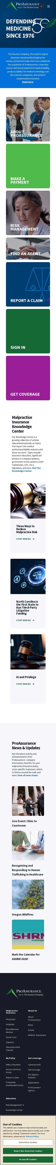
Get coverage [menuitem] (35, 1058)
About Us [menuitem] (32, 1011)
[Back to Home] (24, 6)
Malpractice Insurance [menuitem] (12, 1012)
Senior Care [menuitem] (11, 1037)
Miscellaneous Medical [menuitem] (12, 1030)
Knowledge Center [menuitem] (14, 1110)
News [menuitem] (30, 1025)
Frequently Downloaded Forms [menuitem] (14, 1084)
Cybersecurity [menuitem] (34, 1064)
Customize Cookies (28, 1142)
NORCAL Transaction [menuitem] (37, 1035)
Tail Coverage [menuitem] (34, 1069)
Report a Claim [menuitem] (12, 1077)
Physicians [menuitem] (10, 1019)
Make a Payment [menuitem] (13, 1064)
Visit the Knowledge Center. (26, 469)
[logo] (24, 994)
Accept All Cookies (28, 1159)
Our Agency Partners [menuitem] (33, 1076)
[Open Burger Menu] (49, 6)
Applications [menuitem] (33, 1082)
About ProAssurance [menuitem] (34, 1018)
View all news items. (28, 775)
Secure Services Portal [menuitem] (13, 1071)
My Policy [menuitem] (10, 1058)
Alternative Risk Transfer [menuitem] (13, 1048)
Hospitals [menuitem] (10, 1024)
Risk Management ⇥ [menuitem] (15, 1105)
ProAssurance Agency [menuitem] (34, 1089)
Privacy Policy (32, 1136)
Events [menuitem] (31, 1030)
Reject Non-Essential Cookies (28, 1151)
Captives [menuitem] (10, 1042)
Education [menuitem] (11, 1098)
